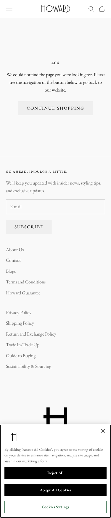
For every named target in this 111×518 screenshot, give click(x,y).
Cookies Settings (55, 506)
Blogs (11, 271)
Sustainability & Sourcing (28, 366)
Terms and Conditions (26, 282)
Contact (13, 260)
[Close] (103, 430)
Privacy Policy (18, 312)
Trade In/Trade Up (22, 344)
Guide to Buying (21, 355)
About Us (15, 249)
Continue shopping (56, 108)
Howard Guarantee (23, 293)
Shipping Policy (20, 323)
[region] (55, 471)
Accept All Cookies (55, 490)
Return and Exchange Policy (31, 334)
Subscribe (29, 227)
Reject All (55, 472)
